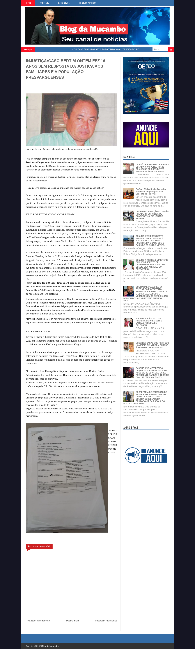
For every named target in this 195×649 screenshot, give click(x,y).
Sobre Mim (44, 3)
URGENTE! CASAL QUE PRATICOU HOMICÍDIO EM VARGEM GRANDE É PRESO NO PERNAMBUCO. (152, 345)
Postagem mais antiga (106, 620)
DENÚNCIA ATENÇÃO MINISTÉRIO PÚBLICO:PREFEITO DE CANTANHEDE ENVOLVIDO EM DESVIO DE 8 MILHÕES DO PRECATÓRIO (152, 264)
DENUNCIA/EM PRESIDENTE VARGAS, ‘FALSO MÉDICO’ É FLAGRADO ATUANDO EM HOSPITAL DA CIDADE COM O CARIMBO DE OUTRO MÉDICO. (150, 240)
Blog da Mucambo (50, 646)
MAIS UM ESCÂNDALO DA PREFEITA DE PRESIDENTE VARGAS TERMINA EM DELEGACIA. (149, 321)
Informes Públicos (87, 3)
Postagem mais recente (38, 620)
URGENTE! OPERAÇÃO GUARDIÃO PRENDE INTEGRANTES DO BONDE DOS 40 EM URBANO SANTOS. (152, 215)
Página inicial (72, 620)
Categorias (64, 3)
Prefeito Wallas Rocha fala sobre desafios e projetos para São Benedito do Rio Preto (151, 191)
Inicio (28, 3)
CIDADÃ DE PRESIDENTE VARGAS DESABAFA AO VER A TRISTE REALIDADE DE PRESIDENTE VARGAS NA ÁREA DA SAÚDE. (152, 168)
